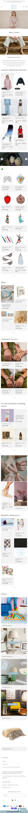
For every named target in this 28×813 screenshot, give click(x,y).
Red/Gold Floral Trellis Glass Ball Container (19, 207)
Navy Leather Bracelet (6, 363)
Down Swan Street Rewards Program (11, 767)
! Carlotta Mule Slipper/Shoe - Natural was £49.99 (6, 504)
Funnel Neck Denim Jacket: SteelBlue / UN (19, 93)
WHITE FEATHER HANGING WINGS (5, 187)
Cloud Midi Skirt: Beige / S (20, 119)
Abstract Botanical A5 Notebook (19, 534)
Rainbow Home (6, 625)
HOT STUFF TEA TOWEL (7, 423)
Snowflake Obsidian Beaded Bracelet (19, 391)
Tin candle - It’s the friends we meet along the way (19, 417)
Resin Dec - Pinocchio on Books (7, 228)
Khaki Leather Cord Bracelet (19, 364)
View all (14, 276)
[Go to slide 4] (15, 164)
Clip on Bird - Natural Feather (6, 268)
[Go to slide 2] (12, 164)
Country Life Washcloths (20, 300)
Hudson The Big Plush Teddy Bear (19, 326)
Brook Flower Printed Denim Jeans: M (6, 119)
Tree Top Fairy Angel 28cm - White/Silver (19, 268)
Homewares (18, 508)
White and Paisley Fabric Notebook (7, 580)
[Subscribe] (23, 795)
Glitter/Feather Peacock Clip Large (7, 248)
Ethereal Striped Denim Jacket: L (6, 93)
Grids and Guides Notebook (18, 559)
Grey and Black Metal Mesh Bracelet (6, 391)
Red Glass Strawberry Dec (6, 207)
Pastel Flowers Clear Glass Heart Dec (19, 187)
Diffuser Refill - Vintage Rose (20, 444)
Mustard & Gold (6, 749)
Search (4, 761)
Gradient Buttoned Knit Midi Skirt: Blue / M (6, 144)
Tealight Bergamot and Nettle (6, 444)
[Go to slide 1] (11, 164)
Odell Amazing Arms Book (7, 319)
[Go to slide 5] (16, 164)
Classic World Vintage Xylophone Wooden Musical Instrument (6, 305)
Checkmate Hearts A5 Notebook (6, 554)
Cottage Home (6, 687)
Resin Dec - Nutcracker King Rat (20, 248)
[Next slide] (26, 159)
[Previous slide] (2, 159)
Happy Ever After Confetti (7, 528)
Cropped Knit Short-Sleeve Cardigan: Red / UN (20, 140)
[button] (14, 811)
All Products (5, 764)
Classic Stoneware (7, 656)
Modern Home (6, 718)
